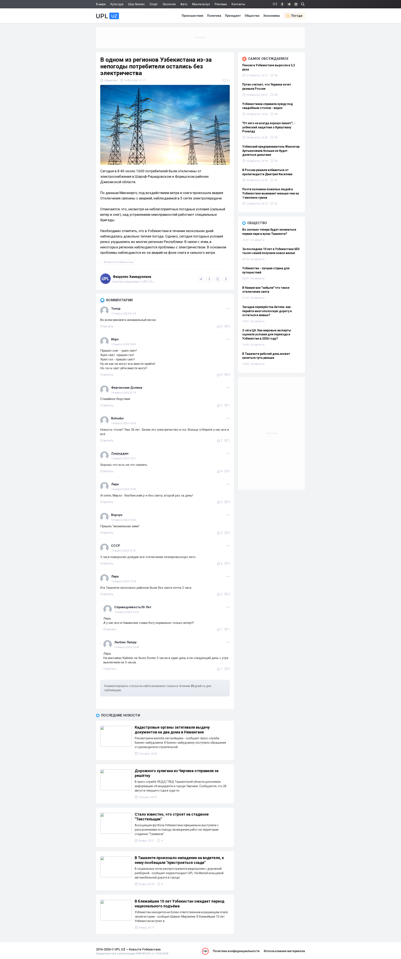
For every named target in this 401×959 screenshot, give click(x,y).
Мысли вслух (201, 4)
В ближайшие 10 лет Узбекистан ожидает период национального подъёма (179, 903)
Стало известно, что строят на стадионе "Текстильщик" (172, 816)
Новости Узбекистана (119, 262)
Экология (169, 4)
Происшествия (192, 15)
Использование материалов (284, 951)
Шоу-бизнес (136, 4)
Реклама (221, 4)
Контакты (238, 4)
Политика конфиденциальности (236, 951)
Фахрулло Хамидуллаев (132, 277)
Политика (214, 15)
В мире (101, 4)
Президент (233, 15)
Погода (296, 15)
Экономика (271, 15)
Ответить (106, 326)
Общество (252, 15)
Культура (116, 4)
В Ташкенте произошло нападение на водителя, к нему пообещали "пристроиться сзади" (179, 860)
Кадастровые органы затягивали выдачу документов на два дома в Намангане (172, 729)
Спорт (154, 4)
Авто (183, 4)
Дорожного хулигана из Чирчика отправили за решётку (176, 773)
